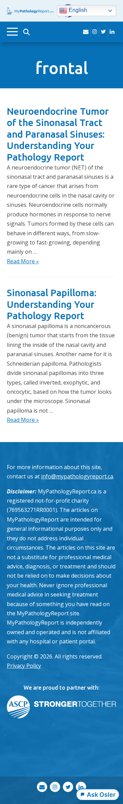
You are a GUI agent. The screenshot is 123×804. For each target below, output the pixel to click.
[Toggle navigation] (12, 32)
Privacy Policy (24, 665)
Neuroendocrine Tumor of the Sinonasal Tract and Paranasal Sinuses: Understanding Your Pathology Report (58, 134)
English (77, 10)
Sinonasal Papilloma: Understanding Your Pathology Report (51, 304)
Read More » (23, 261)
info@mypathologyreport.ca (77, 476)
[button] (26, 31)
